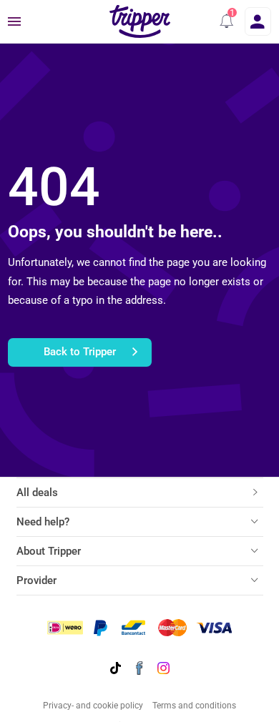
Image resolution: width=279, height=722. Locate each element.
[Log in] (258, 21)
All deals (37, 492)
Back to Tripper (80, 351)
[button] (227, 21)
